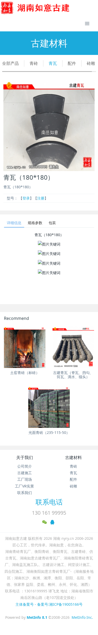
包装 (52, 222)
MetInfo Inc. (82, 617)
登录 (26, 198)
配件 (72, 63)
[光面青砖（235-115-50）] (49, 407)
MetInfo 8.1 (37, 617)
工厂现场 (24, 479)
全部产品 (10, 63)
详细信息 (14, 222)
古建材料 (73, 457)
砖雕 (91, 63)
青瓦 (53, 63)
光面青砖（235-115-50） (49, 432)
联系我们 (24, 492)
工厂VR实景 (24, 486)
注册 (40, 198)
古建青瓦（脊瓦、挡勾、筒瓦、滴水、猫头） (73, 374)
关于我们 (24, 457)
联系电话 (49, 502)
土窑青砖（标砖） (24, 372)
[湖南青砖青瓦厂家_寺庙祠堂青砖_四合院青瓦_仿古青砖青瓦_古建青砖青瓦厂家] (43, 8)
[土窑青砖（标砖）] (24, 347)
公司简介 (24, 466)
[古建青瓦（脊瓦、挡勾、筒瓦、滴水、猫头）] (73, 347)
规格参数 (35, 222)
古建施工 (24, 472)
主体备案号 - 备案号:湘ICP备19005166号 (49, 604)
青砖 (34, 63)
